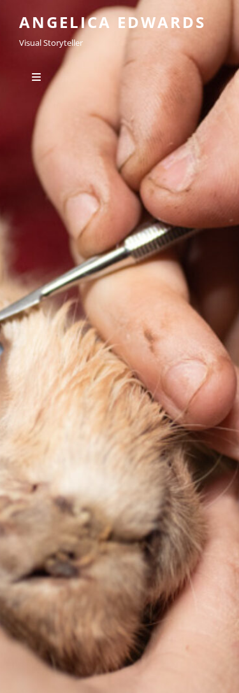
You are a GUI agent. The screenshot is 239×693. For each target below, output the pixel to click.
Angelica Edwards (112, 21)
